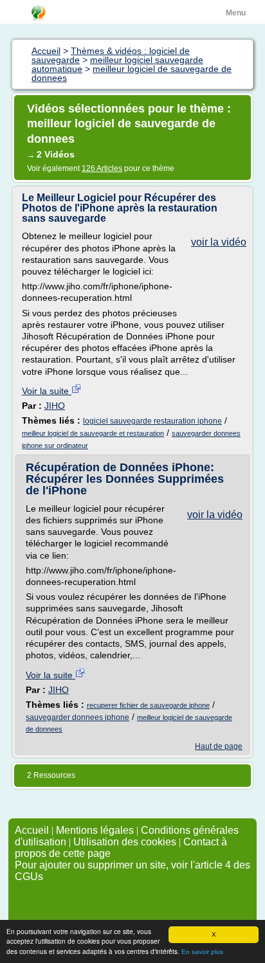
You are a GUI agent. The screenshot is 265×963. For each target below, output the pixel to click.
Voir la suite (46, 391)
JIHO (54, 406)
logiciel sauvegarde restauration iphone (152, 421)
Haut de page (218, 746)
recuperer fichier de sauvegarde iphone (148, 705)
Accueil (32, 830)
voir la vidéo (218, 242)
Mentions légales (95, 830)
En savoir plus (202, 951)
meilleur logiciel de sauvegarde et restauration (93, 433)
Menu (236, 12)
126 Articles (102, 168)
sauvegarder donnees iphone (77, 717)
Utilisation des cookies (124, 841)
